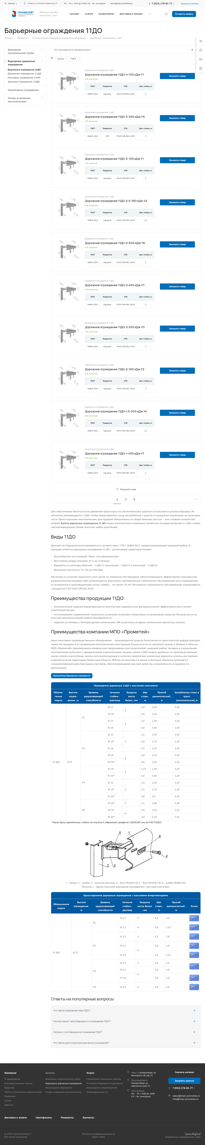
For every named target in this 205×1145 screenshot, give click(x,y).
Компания (10, 1072)
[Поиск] (166, 14)
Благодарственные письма (18, 1083)
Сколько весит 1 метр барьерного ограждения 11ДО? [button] (82, 1021)
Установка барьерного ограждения (105, 1083)
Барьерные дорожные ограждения (21, 63)
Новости (8, 1105)
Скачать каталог (184, 1072)
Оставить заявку (184, 13)
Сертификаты (44, 1117)
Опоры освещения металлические (19, 100)
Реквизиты (10, 1096)
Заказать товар (177, 75)
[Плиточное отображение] (188, 49)
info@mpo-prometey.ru (186, 1099)
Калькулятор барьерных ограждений (71, 675)
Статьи (7, 1100)
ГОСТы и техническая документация (23, 1092)
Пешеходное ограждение (23, 90)
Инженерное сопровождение (102, 1087)
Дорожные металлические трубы (21, 51)
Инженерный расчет (97, 1092)
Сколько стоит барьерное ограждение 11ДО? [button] (77, 1032)
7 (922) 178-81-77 (162, 3)
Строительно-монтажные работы (104, 1079)
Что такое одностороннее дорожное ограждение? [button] (81, 1042)
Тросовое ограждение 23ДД (23, 81)
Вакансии (9, 1087)
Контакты (88, 1117)
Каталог (50, 1072)
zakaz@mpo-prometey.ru (121, 3)
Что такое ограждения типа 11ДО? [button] (71, 1010)
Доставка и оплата (15, 1117)
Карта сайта (98, 1136)
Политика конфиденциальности (98, 1134)
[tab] (125, 1010)
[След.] (193, 499)
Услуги (90, 1072)
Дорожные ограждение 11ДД (24, 73)
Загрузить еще (128, 489)
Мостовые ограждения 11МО (24, 77)
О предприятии (12, 1079)
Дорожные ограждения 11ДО (24, 69)
